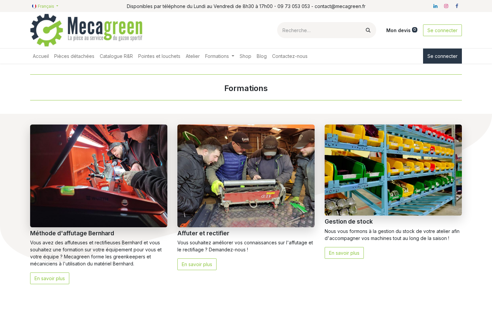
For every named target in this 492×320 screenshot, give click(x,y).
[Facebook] (457, 6)
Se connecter (442, 30)
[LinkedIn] (435, 6)
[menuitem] (41, 56)
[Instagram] (446, 6)
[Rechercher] (368, 30)
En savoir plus (49, 278)
